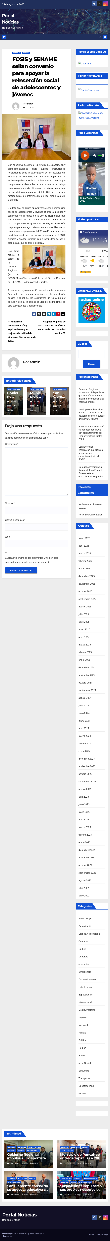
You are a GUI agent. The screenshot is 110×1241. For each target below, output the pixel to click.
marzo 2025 (84, 644)
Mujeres (82, 1017)
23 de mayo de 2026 (19, 1163)
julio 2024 (83, 705)
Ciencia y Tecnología (89, 934)
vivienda (82, 1093)
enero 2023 (84, 842)
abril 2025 (83, 637)
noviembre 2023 (86, 766)
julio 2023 (83, 797)
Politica (82, 1040)
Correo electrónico (15, 520)
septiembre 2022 (87, 873)
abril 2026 (83, 546)
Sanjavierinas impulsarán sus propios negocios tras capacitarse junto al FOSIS (90, 453)
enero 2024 (84, 751)
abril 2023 (83, 819)
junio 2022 (84, 895)
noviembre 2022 (86, 857)
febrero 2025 (85, 652)
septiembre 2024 (87, 690)
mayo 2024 (84, 721)
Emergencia (84, 972)
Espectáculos (85, 994)
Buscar (82, 343)
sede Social (84, 1063)
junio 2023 (84, 804)
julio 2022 (83, 888)
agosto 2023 (84, 789)
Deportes (83, 956)
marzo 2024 (84, 736)
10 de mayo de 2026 (19, 1195)
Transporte (84, 1078)
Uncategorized (14, 389)
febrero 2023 (85, 835)
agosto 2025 (84, 606)
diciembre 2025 (86, 576)
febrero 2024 (85, 743)
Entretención (85, 987)
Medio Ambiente (86, 1010)
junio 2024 (84, 713)
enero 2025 (84, 660)
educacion (83, 964)
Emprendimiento (87, 979)
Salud (81, 1055)
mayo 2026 (84, 538)
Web (7, 537)
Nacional (83, 1025)
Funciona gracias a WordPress (15, 1233)
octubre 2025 (85, 591)
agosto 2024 (84, 698)
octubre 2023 (85, 774)
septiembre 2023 (87, 781)
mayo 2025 (84, 629)
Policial (82, 1032)
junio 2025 (84, 622)
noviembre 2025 (86, 584)
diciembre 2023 (86, 759)
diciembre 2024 (86, 667)
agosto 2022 (84, 880)
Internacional (85, 1002)
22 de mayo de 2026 (72, 1163)
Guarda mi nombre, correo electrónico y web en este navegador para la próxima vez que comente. (31, 560)
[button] (100, 37)
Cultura (82, 949)
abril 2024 (83, 728)
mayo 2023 (84, 812)
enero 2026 (84, 568)
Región (26, 53)
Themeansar (7, 1236)
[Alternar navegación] (52, 37)
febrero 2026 (85, 561)
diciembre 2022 (86, 850)
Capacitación (85, 926)
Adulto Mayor (85, 918)
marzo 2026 (84, 553)
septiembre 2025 (87, 599)
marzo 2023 (84, 827)
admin (30, 103)
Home (91, 1235)
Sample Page (102, 1235)
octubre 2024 (85, 682)
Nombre (10, 503)
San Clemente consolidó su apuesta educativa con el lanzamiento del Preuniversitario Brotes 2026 (91, 432)
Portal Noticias (19, 1215)
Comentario (11, 444)
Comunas (16, 53)
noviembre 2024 (86, 675)
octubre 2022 (85, 865)
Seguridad (83, 1071)
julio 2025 (83, 614)
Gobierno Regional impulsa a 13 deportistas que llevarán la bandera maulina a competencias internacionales (91, 395)
